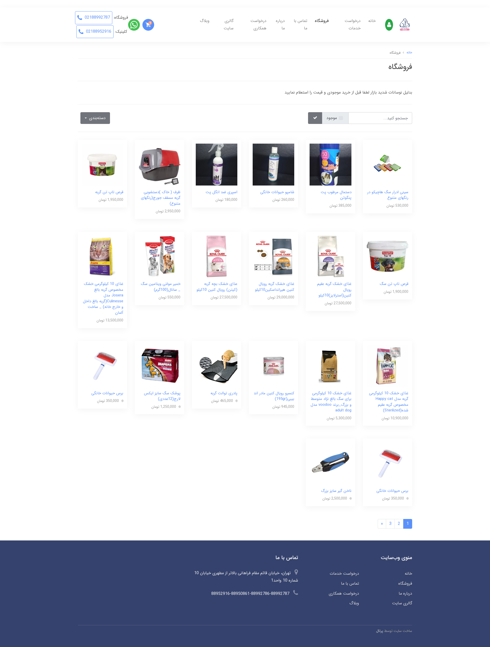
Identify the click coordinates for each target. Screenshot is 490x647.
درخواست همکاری (258, 24)
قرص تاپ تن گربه (109, 192)
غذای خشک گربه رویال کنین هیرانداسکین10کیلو (274, 287)
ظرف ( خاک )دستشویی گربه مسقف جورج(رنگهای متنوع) (160, 198)
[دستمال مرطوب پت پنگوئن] (330, 164)
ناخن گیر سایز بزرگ (336, 491)
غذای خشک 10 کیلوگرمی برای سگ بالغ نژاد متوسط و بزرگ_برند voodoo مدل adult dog (331, 402)
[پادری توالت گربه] (216, 365)
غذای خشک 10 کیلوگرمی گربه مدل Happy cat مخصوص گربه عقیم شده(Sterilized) (388, 402)
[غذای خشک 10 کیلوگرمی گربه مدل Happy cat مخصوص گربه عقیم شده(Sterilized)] (387, 365)
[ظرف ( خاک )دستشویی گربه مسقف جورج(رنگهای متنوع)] (159, 164)
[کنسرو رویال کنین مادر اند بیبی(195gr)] (273, 365)
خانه (372, 21)
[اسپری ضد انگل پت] (216, 164)
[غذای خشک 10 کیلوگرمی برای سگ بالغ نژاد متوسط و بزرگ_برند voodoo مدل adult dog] (330, 365)
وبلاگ (205, 21)
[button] (148, 25)
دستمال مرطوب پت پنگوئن (336, 195)
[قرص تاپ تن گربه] (102, 164)
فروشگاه (322, 21)
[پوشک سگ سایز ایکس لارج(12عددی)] (159, 365)
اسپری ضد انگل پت (221, 192)
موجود (331, 118)
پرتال (379, 631)
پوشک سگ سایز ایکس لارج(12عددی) (162, 396)
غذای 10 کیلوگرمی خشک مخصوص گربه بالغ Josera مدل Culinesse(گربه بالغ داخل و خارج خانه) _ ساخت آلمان (103, 298)
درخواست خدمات (353, 24)
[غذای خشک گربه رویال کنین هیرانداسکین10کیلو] (273, 256)
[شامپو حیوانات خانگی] (273, 164)
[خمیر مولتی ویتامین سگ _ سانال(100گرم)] (159, 256)
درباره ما (280, 24)
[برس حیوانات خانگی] (102, 365)
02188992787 (96, 17)
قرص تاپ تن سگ (394, 284)
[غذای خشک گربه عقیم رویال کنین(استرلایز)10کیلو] (330, 256)
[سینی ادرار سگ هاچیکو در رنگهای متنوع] (387, 164)
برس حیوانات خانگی (107, 393)
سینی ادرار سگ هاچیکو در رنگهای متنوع (387, 195)
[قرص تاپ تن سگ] (387, 256)
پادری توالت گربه (224, 393)
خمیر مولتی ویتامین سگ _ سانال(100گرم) (160, 287)
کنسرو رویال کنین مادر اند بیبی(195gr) (274, 396)
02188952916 (98, 31)
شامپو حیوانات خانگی (277, 192)
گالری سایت (229, 24)
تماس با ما (300, 24)
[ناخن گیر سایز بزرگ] (330, 463)
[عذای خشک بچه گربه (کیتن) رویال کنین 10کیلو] (216, 256)
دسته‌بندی (97, 118)
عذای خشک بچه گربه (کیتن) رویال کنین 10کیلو (217, 287)
